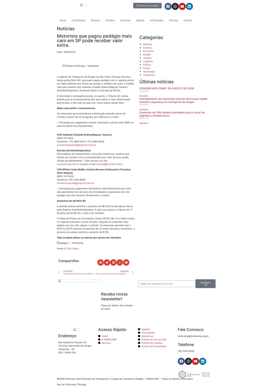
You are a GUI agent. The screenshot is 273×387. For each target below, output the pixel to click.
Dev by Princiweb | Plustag (71, 384)
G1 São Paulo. (71, 248)
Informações (156, 20)
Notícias (173, 20)
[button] (100, 262)
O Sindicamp (78, 20)
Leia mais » (144, 96)
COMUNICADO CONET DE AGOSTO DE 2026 (166, 88)
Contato (188, 20)
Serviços (95, 20)
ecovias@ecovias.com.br (109, 164)
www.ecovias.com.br (68, 164)
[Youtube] (182, 6)
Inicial (63, 20)
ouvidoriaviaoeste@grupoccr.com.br (76, 144)
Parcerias (125, 20)
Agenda (140, 20)
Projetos (110, 20)
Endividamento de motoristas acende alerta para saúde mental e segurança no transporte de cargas (173, 100)
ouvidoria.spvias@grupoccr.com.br (75, 183)
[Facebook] (168, 6)
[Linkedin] (189, 6)
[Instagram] (175, 6)
